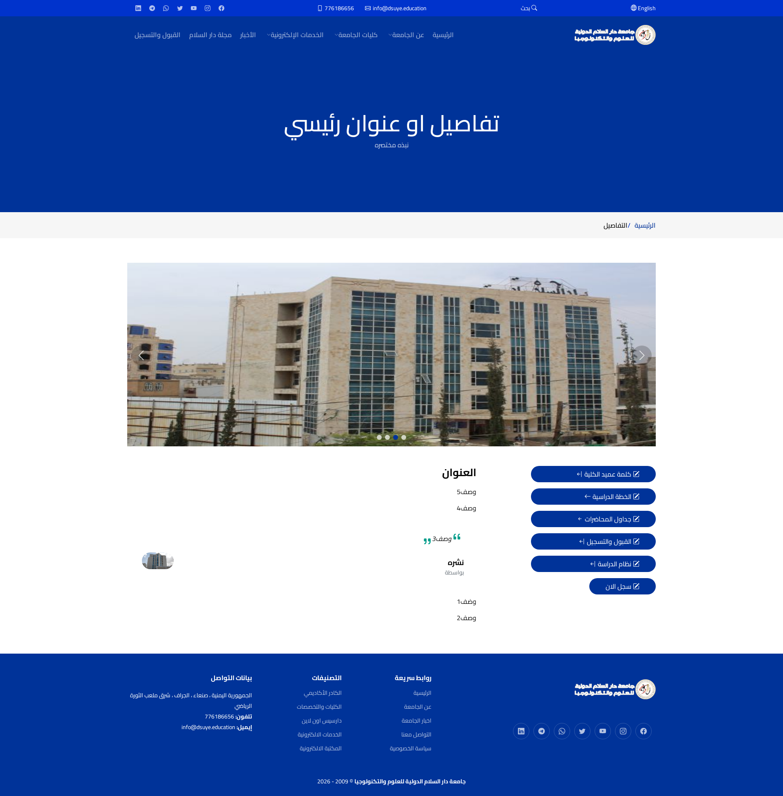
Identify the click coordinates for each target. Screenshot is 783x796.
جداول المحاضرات (608, 519)
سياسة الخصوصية (410, 748)
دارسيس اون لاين (322, 720)
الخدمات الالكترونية (320, 734)
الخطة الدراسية (612, 496)
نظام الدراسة (614, 564)
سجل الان (619, 586)
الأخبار (248, 35)
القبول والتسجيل (158, 35)
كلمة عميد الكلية (608, 474)
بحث (526, 8)
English (646, 8)
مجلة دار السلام (210, 35)
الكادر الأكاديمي (323, 693)
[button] (403, 437)
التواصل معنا (416, 734)
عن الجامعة (417, 707)
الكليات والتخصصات (319, 707)
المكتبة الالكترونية (321, 748)
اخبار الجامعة (416, 720)
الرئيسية (443, 35)
